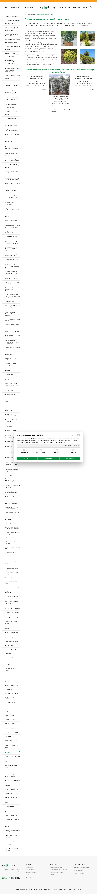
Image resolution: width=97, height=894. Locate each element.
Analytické (56, 452)
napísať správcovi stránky (46, 889)
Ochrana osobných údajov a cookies (72, 445)
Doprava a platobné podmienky (59, 869)
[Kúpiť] (46, 109)
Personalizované (40, 452)
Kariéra (52, 874)
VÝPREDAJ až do (48, 1)
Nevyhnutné (24, 452)
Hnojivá (28, 874)
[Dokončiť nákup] (91, 7)
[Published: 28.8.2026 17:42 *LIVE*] (23, 889)
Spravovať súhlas (76, 889)
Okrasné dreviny (30, 867)
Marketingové (72, 452)
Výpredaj (28, 877)
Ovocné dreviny (30, 869)
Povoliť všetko (70, 458)
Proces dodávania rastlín (57, 872)
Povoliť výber (48, 458)
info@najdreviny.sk (79, 873)
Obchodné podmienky (56, 867)
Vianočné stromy (31, 872)
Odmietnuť (27, 458)
